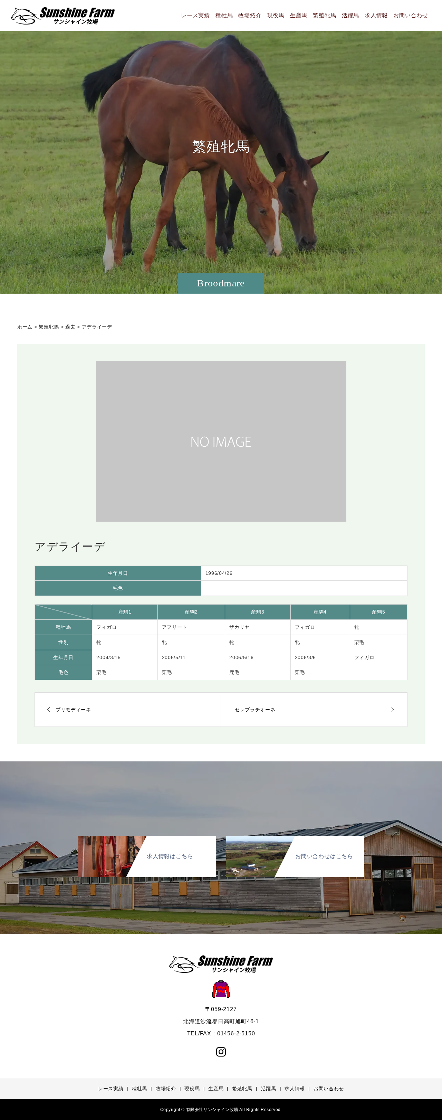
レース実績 (195, 15)
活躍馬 (350, 15)
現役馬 (276, 15)
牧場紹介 (249, 15)
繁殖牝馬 (324, 15)
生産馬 (298, 15)
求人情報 (376, 15)
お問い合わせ (410, 15)
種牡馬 (224, 15)
